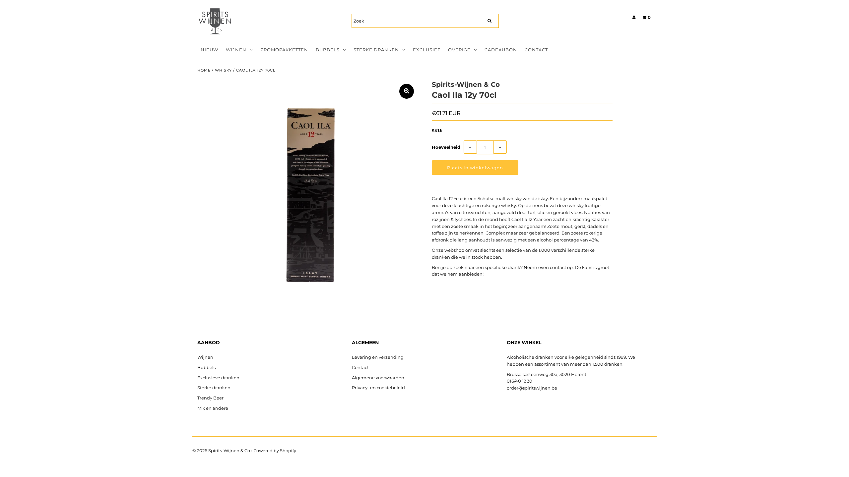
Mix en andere (213, 408)
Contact (536, 49)
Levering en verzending (378, 357)
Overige (459, 49)
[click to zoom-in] (406, 91)
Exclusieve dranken (218, 377)
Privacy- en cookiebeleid (378, 387)
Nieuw (209, 49)
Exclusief (426, 49)
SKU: (437, 130)
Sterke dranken (376, 49)
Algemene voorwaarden (378, 377)
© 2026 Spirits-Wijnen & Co (221, 450)
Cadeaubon (501, 49)
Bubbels (328, 49)
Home (204, 70)
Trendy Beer (210, 397)
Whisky (223, 70)
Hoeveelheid (446, 147)
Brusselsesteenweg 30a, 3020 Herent (546, 374)
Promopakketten (284, 49)
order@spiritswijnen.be (532, 388)
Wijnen (236, 49)
